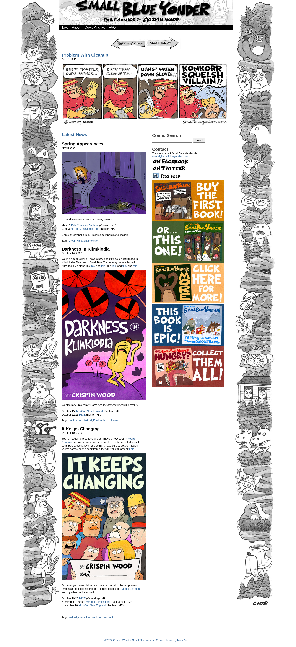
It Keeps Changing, (130, 588)
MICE (82, 414)
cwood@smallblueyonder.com (170, 156)
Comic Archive (95, 27)
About (76, 27)
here (132, 449)
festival (88, 420)
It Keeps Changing (81, 428)
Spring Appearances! (83, 144)
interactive (84, 617)
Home (64, 27)
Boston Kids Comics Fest (85, 228)
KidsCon (82, 240)
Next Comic (163, 38)
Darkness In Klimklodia (86, 249)
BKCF (72, 240)
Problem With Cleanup (85, 55)
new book (108, 617)
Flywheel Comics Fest (97, 601)
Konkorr (96, 617)
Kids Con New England (85, 225)
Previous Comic (128, 38)
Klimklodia (99, 420)
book (72, 420)
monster (93, 240)
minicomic (113, 420)
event (79, 420)
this (93, 265)
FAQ (112, 27)
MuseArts (182, 640)
